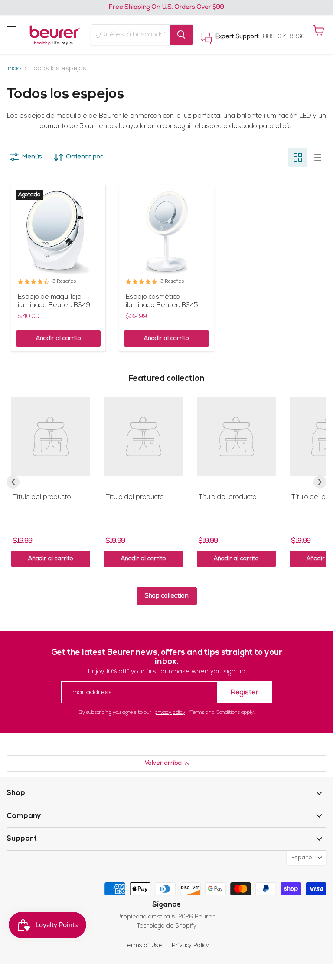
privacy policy (170, 712)
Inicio (14, 69)
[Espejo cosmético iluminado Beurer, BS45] (166, 232)
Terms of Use (143, 945)
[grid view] (297, 157)
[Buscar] (181, 35)
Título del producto (42, 497)
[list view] (316, 157)
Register (244, 692)
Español (302, 858)
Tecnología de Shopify (166, 926)
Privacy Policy (190, 945)
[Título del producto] (50, 436)
